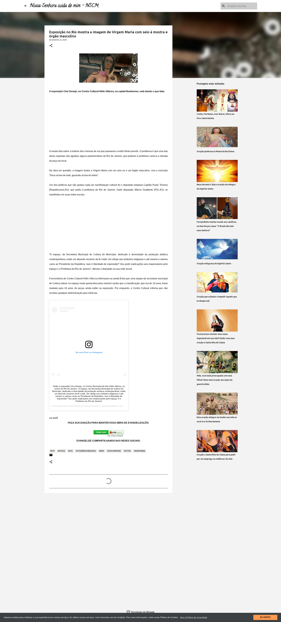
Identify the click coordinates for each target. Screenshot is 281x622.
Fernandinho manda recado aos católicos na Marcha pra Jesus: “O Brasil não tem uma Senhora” (216, 226)
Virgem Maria (139, 451)
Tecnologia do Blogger (142, 612)
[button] (51, 46)
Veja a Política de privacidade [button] (193, 617)
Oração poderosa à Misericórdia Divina (215, 151)
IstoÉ (55, 418)
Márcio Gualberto (93, 406)
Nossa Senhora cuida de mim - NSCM (64, 6)
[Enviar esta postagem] (51, 456)
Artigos (61, 451)
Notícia (127, 451)
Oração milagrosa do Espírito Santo (214, 263)
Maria (101, 451)
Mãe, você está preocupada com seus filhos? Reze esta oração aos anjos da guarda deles (214, 380)
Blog (70, 451)
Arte (52, 451)
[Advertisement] (108, 123)
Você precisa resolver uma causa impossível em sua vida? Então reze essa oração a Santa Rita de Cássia (216, 338)
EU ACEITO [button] (265, 617)
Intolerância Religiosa (86, 451)
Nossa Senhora (114, 451)
